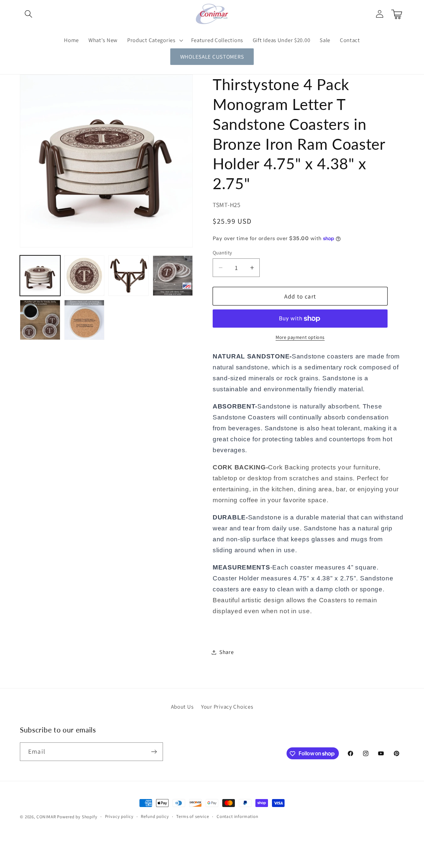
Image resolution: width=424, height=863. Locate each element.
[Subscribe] (154, 751)
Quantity (222, 252)
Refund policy (155, 816)
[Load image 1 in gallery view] (40, 275)
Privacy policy (119, 816)
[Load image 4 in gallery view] (173, 275)
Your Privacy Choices (227, 706)
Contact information (237, 816)
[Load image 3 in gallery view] (128, 275)
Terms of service (192, 816)
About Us (182, 706)
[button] (28, 14)
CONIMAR (46, 817)
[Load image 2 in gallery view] (84, 275)
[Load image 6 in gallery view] (84, 320)
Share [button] (226, 652)
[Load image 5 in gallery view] (40, 320)
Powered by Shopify (77, 817)
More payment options (300, 337)
